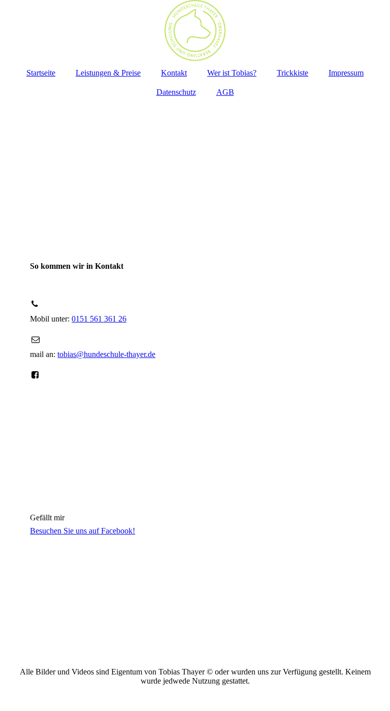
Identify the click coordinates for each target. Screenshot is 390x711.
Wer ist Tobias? (231, 72)
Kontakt (174, 72)
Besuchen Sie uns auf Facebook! (82, 530)
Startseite (40, 72)
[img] (195, 30)
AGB (225, 92)
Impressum (346, 72)
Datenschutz (176, 92)
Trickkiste (292, 72)
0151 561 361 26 (99, 318)
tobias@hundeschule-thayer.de (106, 354)
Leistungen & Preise (108, 72)
